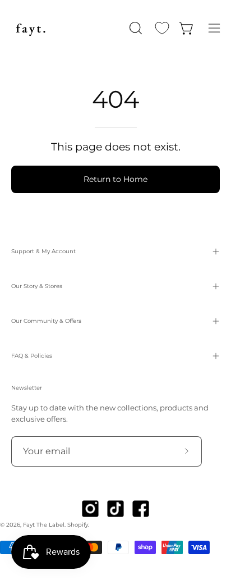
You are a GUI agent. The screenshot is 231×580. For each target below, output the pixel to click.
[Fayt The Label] (30, 28)
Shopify (77, 525)
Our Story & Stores (36, 286)
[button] (134, 28)
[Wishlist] (162, 28)
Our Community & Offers (46, 321)
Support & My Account (43, 251)
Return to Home (115, 179)
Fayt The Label (43, 525)
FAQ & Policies (31, 356)
